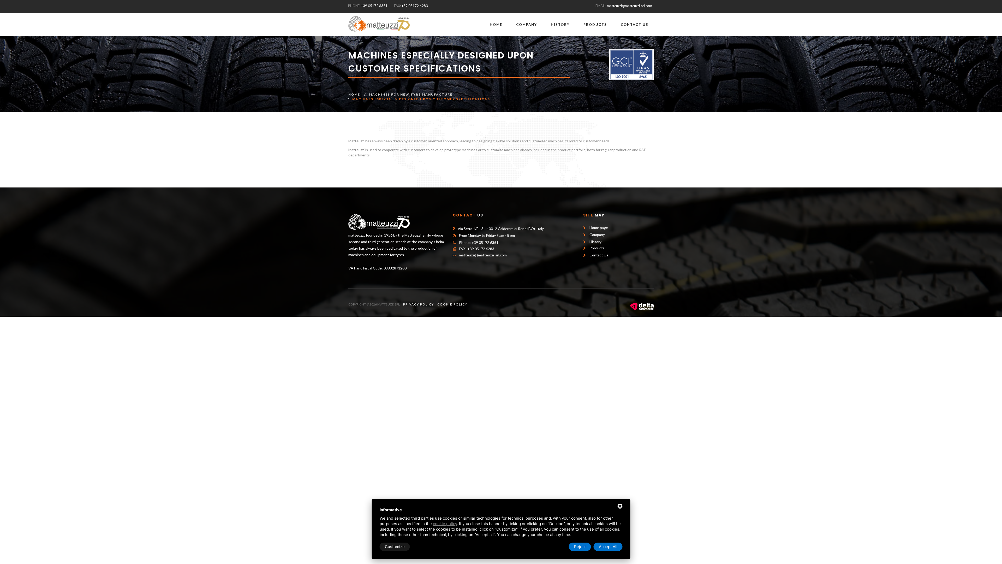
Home (496, 24)
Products (595, 24)
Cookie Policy (452, 304)
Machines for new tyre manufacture (410, 94)
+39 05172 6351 (374, 6)
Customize (395, 546)
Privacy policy (418, 304)
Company (526, 24)
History (560, 24)
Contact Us (634, 24)
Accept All (608, 546)
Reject (580, 546)
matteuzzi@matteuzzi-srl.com (629, 6)
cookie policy (445, 523)
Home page (598, 227)
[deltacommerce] (642, 306)
